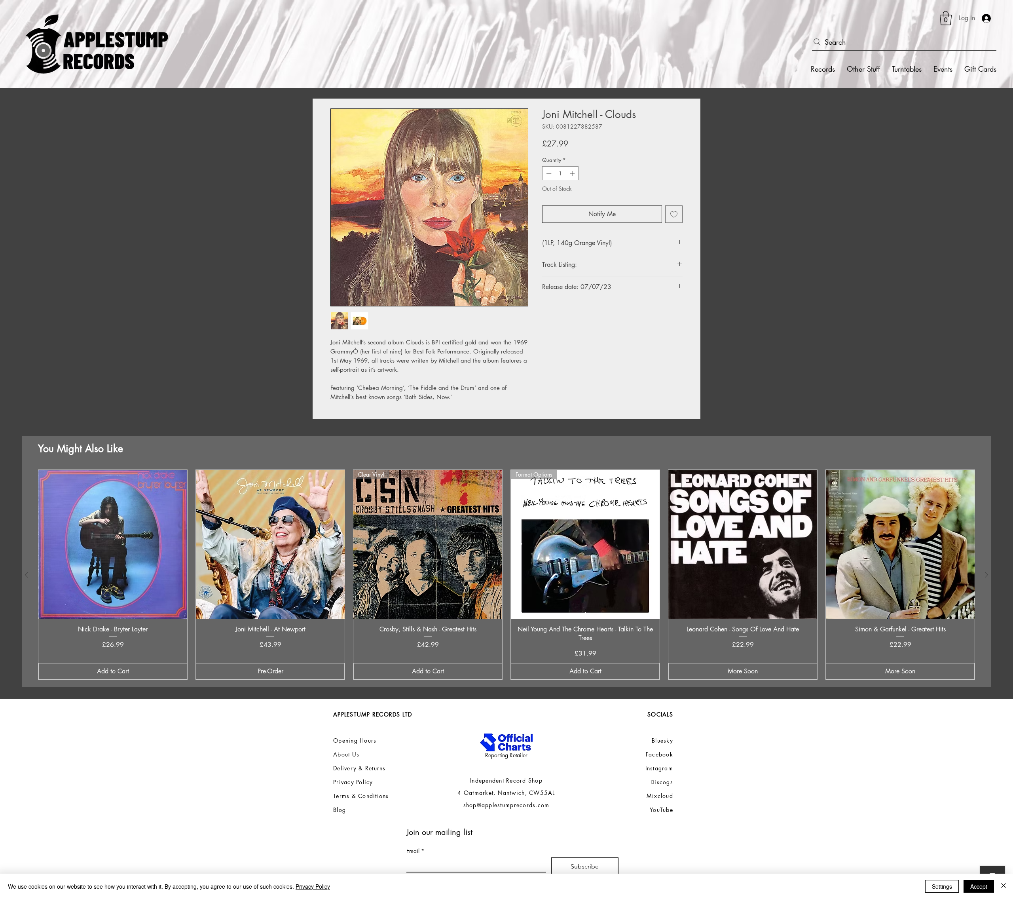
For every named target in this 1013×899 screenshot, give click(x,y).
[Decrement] (548, 173)
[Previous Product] (26, 575)
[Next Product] (986, 575)
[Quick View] (112, 544)
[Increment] (573, 173)
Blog (339, 809)
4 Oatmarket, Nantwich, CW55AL (506, 792)
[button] (946, 18)
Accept (978, 886)
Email (415, 851)
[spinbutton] (560, 173)
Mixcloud (660, 796)
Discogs (662, 782)
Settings (942, 886)
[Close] (1003, 886)
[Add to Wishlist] (674, 214)
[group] (506, 575)
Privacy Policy (313, 886)
